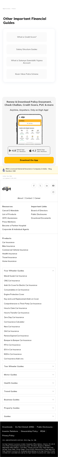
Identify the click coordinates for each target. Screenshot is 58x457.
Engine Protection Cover (14, 294)
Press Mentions (9, 222)
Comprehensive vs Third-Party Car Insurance (22, 304)
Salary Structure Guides (26, 49)
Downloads (7, 427)
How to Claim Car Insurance (15, 308)
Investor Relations (10, 431)
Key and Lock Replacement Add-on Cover (21, 299)
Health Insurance (9, 254)
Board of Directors (39, 210)
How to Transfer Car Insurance (16, 313)
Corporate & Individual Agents (15, 229)
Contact (28, 198)
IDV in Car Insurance (12, 349)
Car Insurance (8, 242)
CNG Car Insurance (12, 281)
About (20, 198)
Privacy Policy (8, 435)
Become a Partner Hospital (14, 225)
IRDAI (42, 431)
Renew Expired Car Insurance (16, 336)
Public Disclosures (39, 214)
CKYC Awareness (9, 218)
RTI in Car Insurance (12, 345)
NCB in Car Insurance (13, 354)
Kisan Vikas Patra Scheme (26, 74)
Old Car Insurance (11, 331)
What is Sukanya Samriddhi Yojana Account (26, 61)
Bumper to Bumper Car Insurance (17, 340)
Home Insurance (9, 261)
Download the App (29, 160)
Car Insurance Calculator (14, 322)
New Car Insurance (12, 326)
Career (37, 198)
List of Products (9, 214)
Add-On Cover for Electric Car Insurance (20, 285)
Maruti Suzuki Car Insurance (15, 276)
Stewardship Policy (29, 431)
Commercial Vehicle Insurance (15, 250)
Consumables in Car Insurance (16, 290)
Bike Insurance (8, 246)
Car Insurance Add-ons (13, 359)
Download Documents (41, 218)
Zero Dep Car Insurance (14, 317)
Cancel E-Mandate (10, 210)
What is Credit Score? (26, 37)
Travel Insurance (9, 257)
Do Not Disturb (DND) (25, 427)
